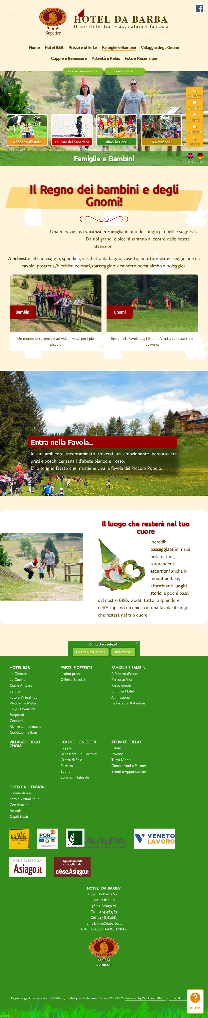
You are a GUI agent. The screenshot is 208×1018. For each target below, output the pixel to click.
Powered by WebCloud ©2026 (145, 998)
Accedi (4, 1016)
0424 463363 (107, 911)
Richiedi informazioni (83, 71)
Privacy (116, 998)
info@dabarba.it (109, 923)
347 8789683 (107, 917)
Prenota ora (125, 71)
